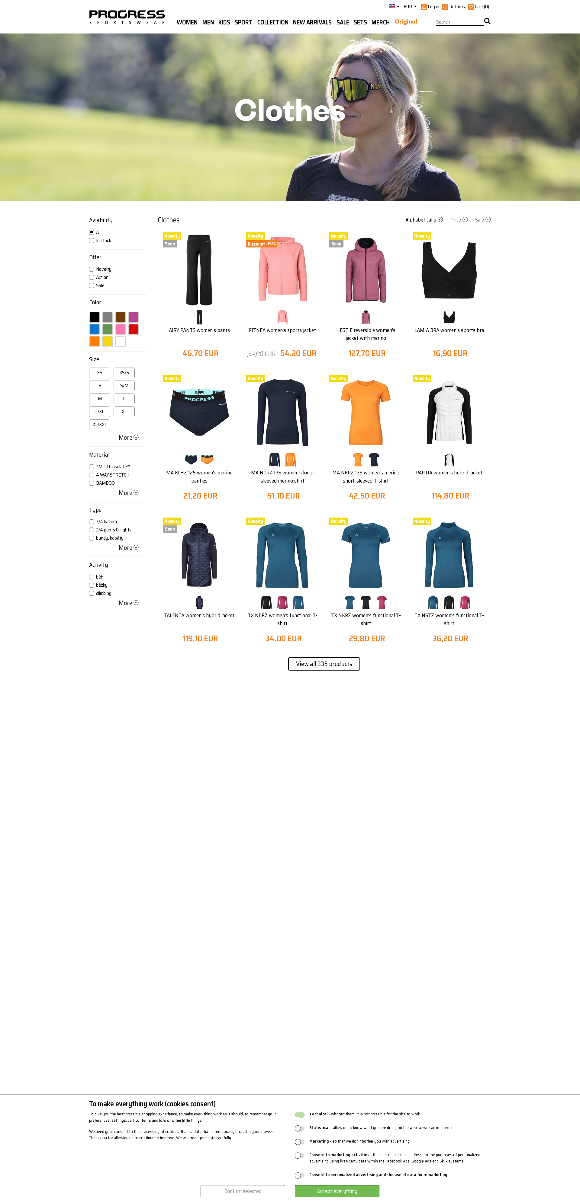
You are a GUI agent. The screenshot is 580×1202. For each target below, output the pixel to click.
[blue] (94, 329)
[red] (133, 329)
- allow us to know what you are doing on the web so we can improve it (381, 1127)
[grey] (107, 317)
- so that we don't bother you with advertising (359, 1141)
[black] (94, 317)
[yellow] (107, 341)
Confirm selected (243, 1191)
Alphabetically (420, 219)
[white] (120, 341)
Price (455, 219)
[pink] (120, 329)
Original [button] (406, 22)
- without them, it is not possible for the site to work (364, 1114)
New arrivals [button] (312, 22)
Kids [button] (224, 22)
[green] (107, 329)
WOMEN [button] (187, 22)
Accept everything (337, 1191)
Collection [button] (272, 22)
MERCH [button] (381, 22)
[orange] (94, 341)
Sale (479, 219)
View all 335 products (324, 664)
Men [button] (208, 22)
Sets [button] (360, 22)
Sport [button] (244, 22)
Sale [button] (343, 22)
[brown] (120, 317)
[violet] (133, 317)
